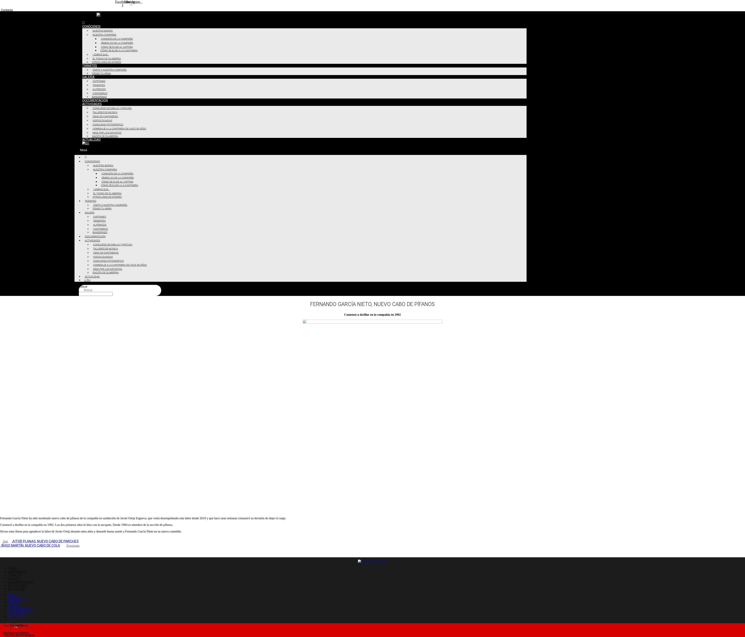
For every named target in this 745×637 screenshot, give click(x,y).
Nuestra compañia (104, 34)
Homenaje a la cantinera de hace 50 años (119, 128)
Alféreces (99, 89)
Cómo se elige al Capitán (117, 47)
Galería (88, 77)
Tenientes (99, 85)
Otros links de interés (106, 62)
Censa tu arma (101, 73)
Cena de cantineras (105, 116)
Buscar (83, 286)
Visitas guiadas (102, 120)
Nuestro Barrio (103, 30)
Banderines (99, 96)
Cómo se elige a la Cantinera (119, 50)
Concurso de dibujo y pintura (112, 108)
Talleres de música (105, 112)
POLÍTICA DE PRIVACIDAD (19, 635)
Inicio (12, 568)
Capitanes (99, 81)
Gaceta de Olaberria (105, 136)
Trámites (89, 65)
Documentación (95, 100)
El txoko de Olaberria (107, 58)
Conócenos (91, 26)
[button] (300, 150)
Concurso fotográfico (108, 124)
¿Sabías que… (101, 54)
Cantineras (100, 93)
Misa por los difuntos (107, 132)
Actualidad (91, 140)
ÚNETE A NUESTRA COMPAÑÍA (110, 69)
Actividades (92, 104)
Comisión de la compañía (117, 38)
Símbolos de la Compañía (117, 42)
